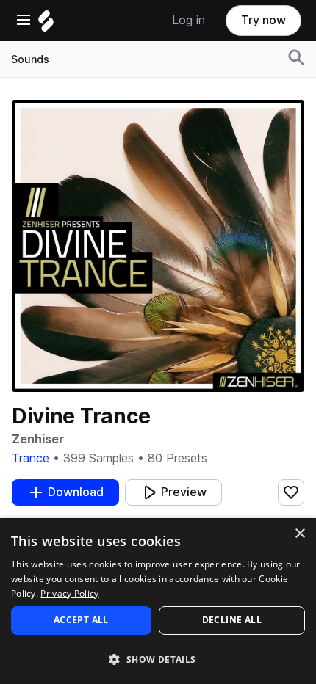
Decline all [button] (232, 620)
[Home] (46, 24)
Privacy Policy (69, 593)
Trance (30, 458)
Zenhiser (38, 439)
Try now (263, 20)
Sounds (30, 59)
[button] (158, 658)
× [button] (299, 533)
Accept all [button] (81, 620)
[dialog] (158, 601)
